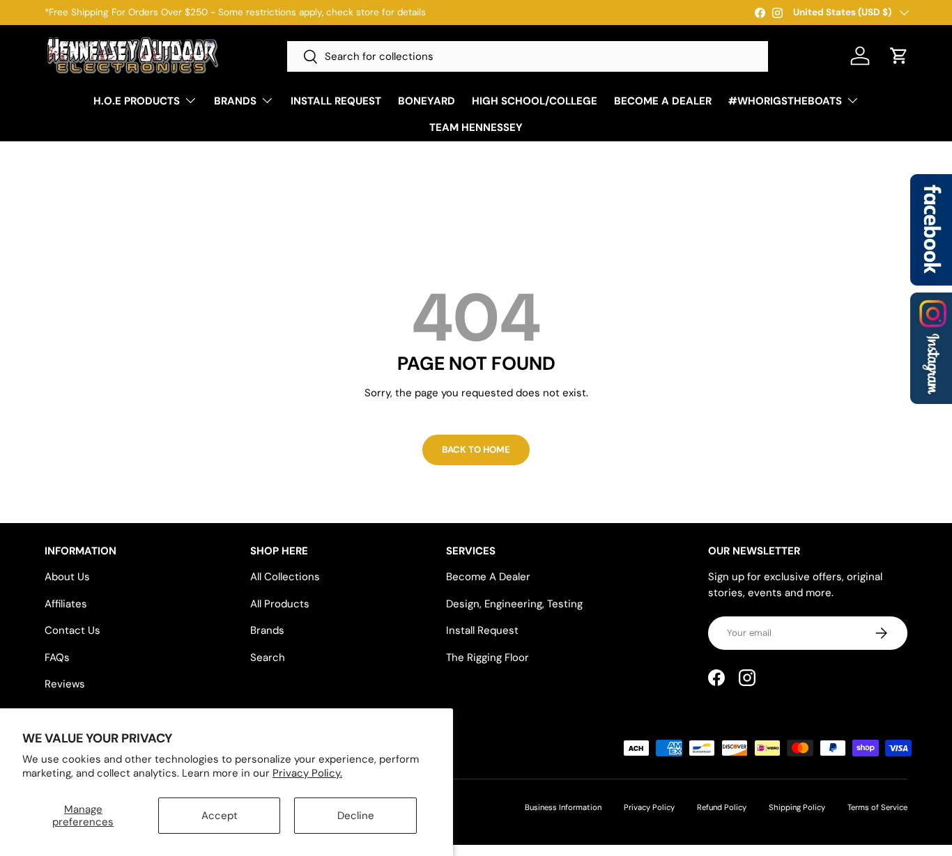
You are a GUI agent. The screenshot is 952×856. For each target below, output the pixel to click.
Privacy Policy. (307, 773)
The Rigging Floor (487, 657)
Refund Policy (721, 807)
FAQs (57, 657)
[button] (899, 55)
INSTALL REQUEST (336, 101)
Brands (267, 630)
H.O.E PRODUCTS (136, 101)
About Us (67, 577)
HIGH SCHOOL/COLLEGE (534, 101)
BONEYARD (426, 101)
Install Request (482, 630)
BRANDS (235, 101)
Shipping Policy (797, 807)
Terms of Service (877, 807)
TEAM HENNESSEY (476, 127)
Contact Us (72, 630)
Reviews (65, 684)
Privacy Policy (649, 807)
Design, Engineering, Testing (514, 604)
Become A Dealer (488, 577)
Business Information (563, 807)
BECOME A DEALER (663, 101)
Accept (219, 816)
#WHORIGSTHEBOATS (785, 101)
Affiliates (66, 604)
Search (267, 657)
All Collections (285, 577)
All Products (279, 604)
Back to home (476, 450)
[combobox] (527, 56)
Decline (355, 816)
